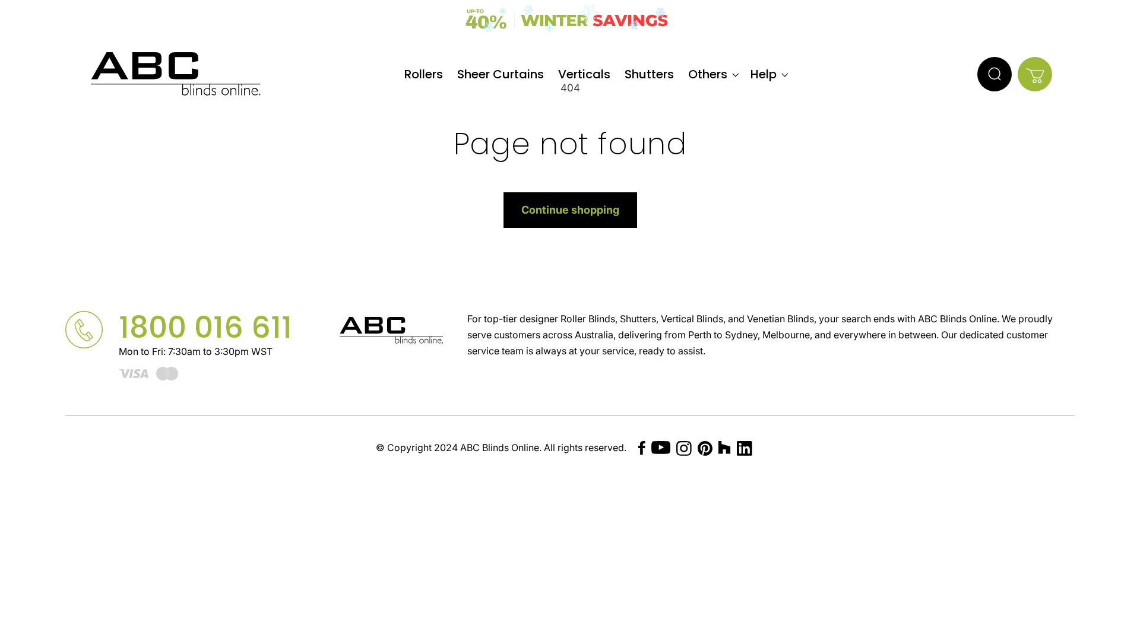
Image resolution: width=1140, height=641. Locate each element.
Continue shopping (570, 210)
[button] (712, 74)
